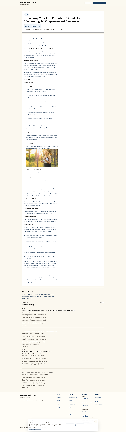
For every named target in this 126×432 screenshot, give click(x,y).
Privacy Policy (85, 398)
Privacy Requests (85, 412)
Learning (34, 9)
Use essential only (80, 425)
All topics (59, 397)
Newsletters (72, 404)
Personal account (98, 397)
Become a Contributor (99, 404)
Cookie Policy (85, 405)
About (78, 3)
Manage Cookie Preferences (86, 416)
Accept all (70, 425)
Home (23, 9)
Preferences (89, 425)
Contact (71, 414)
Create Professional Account (99, 400)
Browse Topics (88, 3)
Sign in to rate (59, 29)
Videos (58, 411)
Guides (58, 404)
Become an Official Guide (74, 411)
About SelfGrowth (73, 397)
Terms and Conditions (87, 402)
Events (70, 407)
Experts (58, 400)
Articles (29, 9)
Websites (71, 400)
